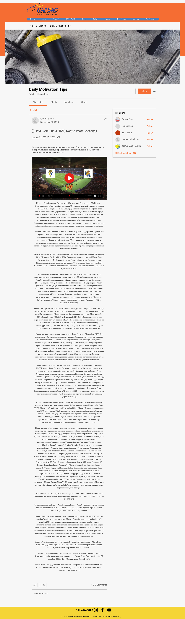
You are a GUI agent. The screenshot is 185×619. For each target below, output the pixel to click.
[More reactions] (42, 585)
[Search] (131, 91)
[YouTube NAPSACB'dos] (109, 610)
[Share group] (154, 91)
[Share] (105, 118)
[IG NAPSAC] (95, 610)
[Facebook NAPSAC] (102, 610)
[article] (69, 357)
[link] (38, 102)
